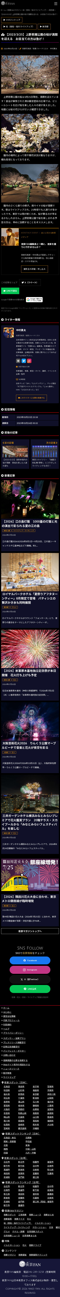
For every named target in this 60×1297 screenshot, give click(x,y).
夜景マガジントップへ (30, 931)
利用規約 (7, 1024)
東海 (27, 1145)
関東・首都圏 (10, 1141)
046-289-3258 (36, 1272)
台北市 (7, 1162)
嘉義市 (21, 1205)
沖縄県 (36, 1128)
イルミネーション (43, 1223)
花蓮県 (50, 1173)
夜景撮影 (8, 1219)
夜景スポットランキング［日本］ (22, 1133)
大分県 (50, 1124)
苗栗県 (21, 1173)
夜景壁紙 (22, 1255)
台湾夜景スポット (35, 1231)
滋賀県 (50, 1109)
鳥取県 (36, 1113)
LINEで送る (11, 290)
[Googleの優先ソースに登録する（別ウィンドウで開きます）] (34, 299)
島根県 (50, 1113)
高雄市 (7, 1169)
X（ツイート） (31, 282)
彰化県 (50, 1169)
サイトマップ (9, 1077)
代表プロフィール (11, 1020)
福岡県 (50, 1121)
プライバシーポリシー (13, 1033)
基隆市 (50, 1162)
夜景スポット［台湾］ (16, 1158)
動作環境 (7, 1073)
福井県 (50, 1102)
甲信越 (28, 1141)
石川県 (36, 1102)
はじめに (7, 1012)
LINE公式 (32, 989)
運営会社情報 (9, 1016)
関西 (6, 1149)
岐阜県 (21, 1105)
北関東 (28, 1137)
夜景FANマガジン (14, 1210)
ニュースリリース (11, 1069)
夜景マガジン (10, 1255)
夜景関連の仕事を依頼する (15, 1060)
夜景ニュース (35, 1214)
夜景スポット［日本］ (16, 1082)
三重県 (50, 1105)
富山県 (21, 1102)
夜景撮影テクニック (38, 1255)
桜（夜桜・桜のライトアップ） (18, 1223)
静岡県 (36, 1105)
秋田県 (7, 1090)
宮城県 (50, 1086)
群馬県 (21, 1094)
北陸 (6, 1145)
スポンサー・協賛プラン (14, 1038)
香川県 (7, 1121)
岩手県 (36, 1086)
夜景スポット (10, 1214)
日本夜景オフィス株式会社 (28, 1280)
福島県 (36, 1090)
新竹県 (21, 1166)
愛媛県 (21, 1121)
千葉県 (21, 1098)
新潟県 (36, 1098)
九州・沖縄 (30, 1153)
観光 (58, 1227)
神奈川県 (51, 1094)
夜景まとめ (49, 1214)
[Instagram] (29, 361)
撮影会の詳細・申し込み (34, 269)
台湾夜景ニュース (12, 1235)
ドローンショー (39, 1227)
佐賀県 (7, 1124)
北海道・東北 (10, 1137)
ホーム (6, 1008)
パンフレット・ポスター (14, 1051)
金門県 (21, 1177)
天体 (51, 1227)
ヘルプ (6, 1029)
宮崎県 (7, 1128)
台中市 (36, 1166)
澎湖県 (7, 1177)
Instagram (32, 969)
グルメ (7, 1231)
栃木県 (7, 1094)
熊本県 (36, 1124)
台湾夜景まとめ (29, 1235)
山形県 (21, 1090)
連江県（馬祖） (40, 1201)
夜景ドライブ (35, 1245)
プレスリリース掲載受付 (14, 1042)
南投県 (7, 1173)
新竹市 (7, 1166)
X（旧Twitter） (31, 979)
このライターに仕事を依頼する (32, 398)
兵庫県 (36, 1109)
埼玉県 (7, 1098)
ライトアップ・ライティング (17, 1227)
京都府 (21, 1109)
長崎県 (21, 1124)
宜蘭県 (36, 1173)
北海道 (7, 1086)
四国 (6, 1153)
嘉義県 (50, 1194)
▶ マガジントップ (11, 20)
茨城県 (50, 1090)
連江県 (36, 1177)
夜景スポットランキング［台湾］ (22, 1182)
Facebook (32, 960)
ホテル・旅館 (18, 1231)
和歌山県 (22, 1113)
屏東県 (21, 1169)
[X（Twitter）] (24, 361)
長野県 (7, 1102)
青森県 (21, 1086)
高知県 (36, 1121)
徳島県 (50, 1117)
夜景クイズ (19, 1219)
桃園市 (36, 1162)
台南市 (50, 1166)
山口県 (36, 1117)
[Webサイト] (18, 361)
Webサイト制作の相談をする (16, 1064)
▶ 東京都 (44, 26)
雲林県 (36, 1194)
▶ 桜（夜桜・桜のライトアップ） (18, 26)
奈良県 (7, 1113)
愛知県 (7, 1105)
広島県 (21, 1117)
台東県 (36, 1169)
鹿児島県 (22, 1128)
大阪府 (7, 1109)
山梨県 (50, 1098)
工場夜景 (22, 1214)
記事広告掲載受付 (11, 1046)
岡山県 (7, 1117)
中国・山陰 (30, 1149)
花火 (29, 1219)
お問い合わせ (9, 1055)
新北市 (21, 1162)
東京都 (36, 1094)
